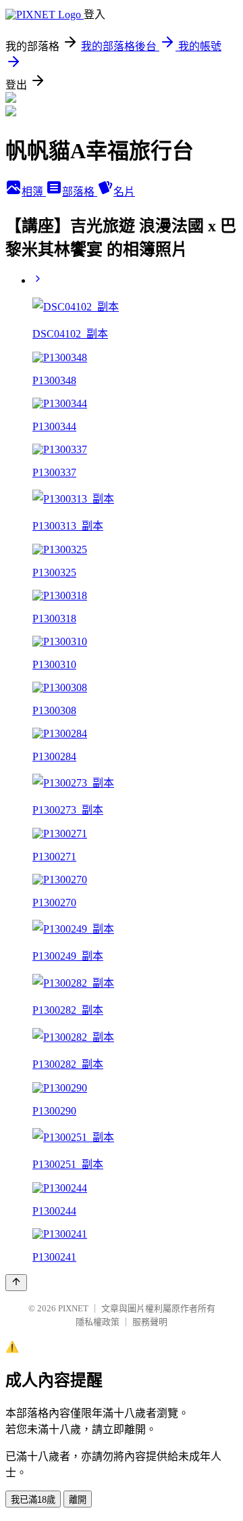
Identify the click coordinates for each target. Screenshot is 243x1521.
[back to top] (16, 1282)
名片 (124, 191)
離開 (77, 1500)
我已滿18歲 (33, 1500)
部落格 (79, 191)
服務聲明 (149, 1322)
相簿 (34, 191)
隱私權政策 (97, 1322)
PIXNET (73, 1308)
